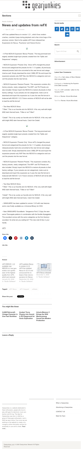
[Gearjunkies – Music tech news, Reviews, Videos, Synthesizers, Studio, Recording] (41, 5)
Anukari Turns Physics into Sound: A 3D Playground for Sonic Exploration (27, 315)
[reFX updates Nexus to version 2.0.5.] (27, 272)
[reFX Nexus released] (43, 267)
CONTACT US (60, 411)
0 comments (20, 29)
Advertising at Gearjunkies (64, 407)
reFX (4, 228)
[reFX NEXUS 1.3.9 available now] (10, 272)
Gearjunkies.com (9, 444)
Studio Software (7, 21)
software (34, 289)
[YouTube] (67, 29)
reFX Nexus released (43, 272)
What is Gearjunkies (62, 403)
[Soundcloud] (67, 34)
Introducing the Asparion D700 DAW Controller (66, 84)
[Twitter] (62, 29)
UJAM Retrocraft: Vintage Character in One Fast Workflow (10, 314)
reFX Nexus (13, 289)
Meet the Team (60, 416)
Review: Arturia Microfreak (69, 96)
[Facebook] (57, 29)
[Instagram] (72, 29)
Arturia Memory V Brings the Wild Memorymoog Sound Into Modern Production (43, 316)
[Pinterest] (77, 29)
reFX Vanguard (24, 289)
